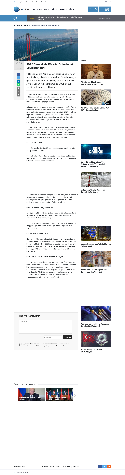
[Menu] (90, 9)
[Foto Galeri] (110, 2)
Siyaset (55, 9)
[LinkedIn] (18, 81)
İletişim (58, 466)
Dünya (71, 9)
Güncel (47, 9)
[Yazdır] (18, 91)
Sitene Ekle (44, 2)
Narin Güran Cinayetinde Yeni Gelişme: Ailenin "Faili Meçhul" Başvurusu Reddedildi (59, 18)
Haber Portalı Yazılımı (23, 472)
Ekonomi (63, 9)
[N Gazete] (21, 9)
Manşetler (20, 2)
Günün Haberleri (29, 2)
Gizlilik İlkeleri (66, 466)
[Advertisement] (6, 53)
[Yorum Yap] (18, 94)
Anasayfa (45, 466)
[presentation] (20, 18)
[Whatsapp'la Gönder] (18, 84)
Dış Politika (37, 9)
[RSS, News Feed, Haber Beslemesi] (109, 466)
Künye (52, 466)
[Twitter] (18, 77)
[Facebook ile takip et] (100, 466)
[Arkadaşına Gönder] (18, 88)
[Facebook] (18, 74)
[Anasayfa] (15, 2)
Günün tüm (105, 18)
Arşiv (37, 2)
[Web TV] (106, 2)
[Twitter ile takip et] (104, 466)
